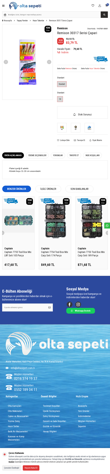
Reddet (11, 462)
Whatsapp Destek (82, 310)
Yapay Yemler (22, 20)
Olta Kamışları (14, 405)
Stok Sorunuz (85, 114)
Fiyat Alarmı (97, 140)
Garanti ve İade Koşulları (54, 421)
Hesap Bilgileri (50, 431)
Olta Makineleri (15, 411)
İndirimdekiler (84, 416)
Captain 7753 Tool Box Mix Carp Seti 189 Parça (91, 253)
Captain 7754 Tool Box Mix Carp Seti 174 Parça (54, 253)
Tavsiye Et (81, 140)
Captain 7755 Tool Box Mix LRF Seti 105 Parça (17, 253)
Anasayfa (8, 20)
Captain (8, 248)
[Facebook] (69, 304)
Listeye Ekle (65, 140)
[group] (27, 62)
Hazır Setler (13, 426)
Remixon (62, 28)
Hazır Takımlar (38, 20)
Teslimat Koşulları (51, 405)
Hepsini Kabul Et (31, 468)
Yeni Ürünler (83, 411)
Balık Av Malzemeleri (18, 431)
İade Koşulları (93, 155)
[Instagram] (78, 304)
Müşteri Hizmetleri (87, 421)
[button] (6, 62)
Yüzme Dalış (14, 421)
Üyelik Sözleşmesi (51, 411)
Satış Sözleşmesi (51, 416)
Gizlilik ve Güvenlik (51, 426)
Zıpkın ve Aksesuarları (18, 416)
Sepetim (82, 426)
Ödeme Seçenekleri (37, 155)
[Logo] (57, 344)
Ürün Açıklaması (13, 155)
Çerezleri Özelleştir (11, 468)
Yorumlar (58, 155)
